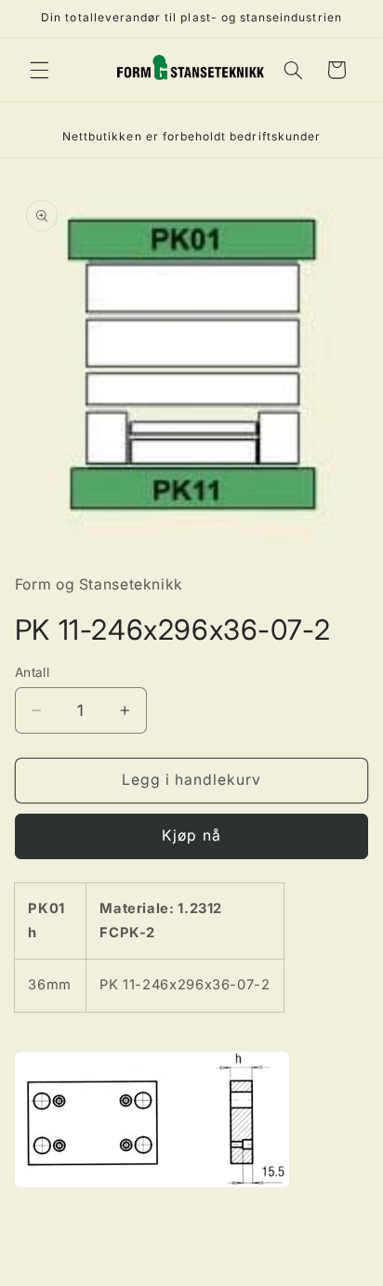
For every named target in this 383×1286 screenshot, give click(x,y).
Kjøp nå (191, 835)
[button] (39, 69)
